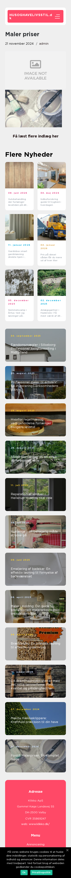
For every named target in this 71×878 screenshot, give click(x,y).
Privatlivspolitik (41, 872)
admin (43, 43)
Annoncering (35, 844)
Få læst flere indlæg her (36, 136)
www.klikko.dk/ (39, 824)
